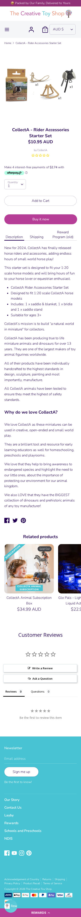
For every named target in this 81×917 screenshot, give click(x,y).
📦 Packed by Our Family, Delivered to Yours (40, 3)
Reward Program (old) (62, 234)
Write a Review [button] (42, 668)
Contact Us (13, 807)
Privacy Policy (12, 883)
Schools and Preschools (22, 830)
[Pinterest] (29, 853)
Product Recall (31, 883)
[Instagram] (22, 853)
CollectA (42, 150)
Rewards (11, 823)
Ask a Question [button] (42, 678)
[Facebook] (7, 853)
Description (14, 237)
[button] (40, 912)
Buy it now (40, 219)
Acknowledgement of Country (21, 879)
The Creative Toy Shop (39, 889)
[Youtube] (15, 853)
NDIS (8, 838)
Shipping (36, 237)
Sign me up (21, 771)
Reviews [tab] (11, 691)
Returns (46, 879)
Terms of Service (52, 883)
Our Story (11, 799)
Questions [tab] (37, 691)
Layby (9, 815)
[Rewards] (10, 906)
